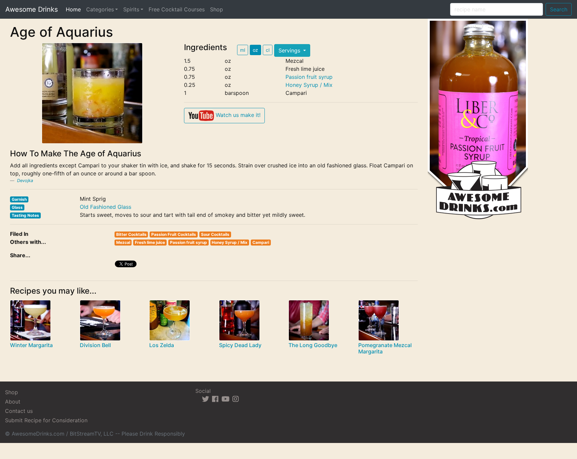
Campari (260, 242)
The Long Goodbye (312, 345)
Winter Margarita (31, 345)
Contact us (19, 411)
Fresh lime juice (150, 242)
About (12, 401)
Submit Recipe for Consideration (46, 420)
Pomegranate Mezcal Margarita (385, 348)
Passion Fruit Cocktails (173, 234)
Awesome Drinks (31, 9)
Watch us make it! (237, 115)
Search (558, 9)
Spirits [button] (131, 9)
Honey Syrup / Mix (309, 85)
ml (242, 50)
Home (74, 9)
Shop (216, 9)
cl (267, 50)
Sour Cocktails (215, 234)
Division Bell (95, 345)
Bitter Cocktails (131, 234)
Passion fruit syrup (309, 76)
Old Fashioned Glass (105, 206)
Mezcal (123, 242)
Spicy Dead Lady (240, 345)
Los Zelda (161, 345)
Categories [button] (100, 9)
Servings (290, 50)
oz (255, 50)
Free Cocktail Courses (177, 9)
